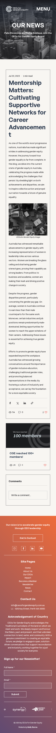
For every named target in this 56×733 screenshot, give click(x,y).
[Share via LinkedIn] (24, 403)
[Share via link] (32, 403)
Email (7, 680)
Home (28, 568)
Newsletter (28, 584)
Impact (28, 577)
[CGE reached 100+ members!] (28, 435)
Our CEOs (28, 574)
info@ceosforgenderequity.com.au (28, 605)
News (28, 588)
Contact (28, 591)
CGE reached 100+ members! (22, 455)
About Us (27, 571)
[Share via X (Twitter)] (17, 403)
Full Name (9, 667)
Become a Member (28, 581)
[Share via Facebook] (10, 403)
